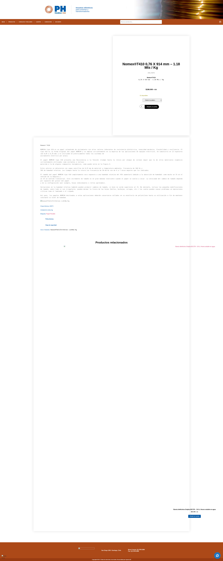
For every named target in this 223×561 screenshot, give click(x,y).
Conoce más (48, 22)
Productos (11, 22)
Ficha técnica (49, 219)
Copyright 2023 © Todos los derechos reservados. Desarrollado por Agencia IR (111, 559)
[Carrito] (220, 22)
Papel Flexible (50, 214)
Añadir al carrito (152, 107)
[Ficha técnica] (42, 219)
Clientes (38, 22)
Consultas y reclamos (25, 22)
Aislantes (47, 229)
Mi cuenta (58, 22)
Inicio (3, 22)
